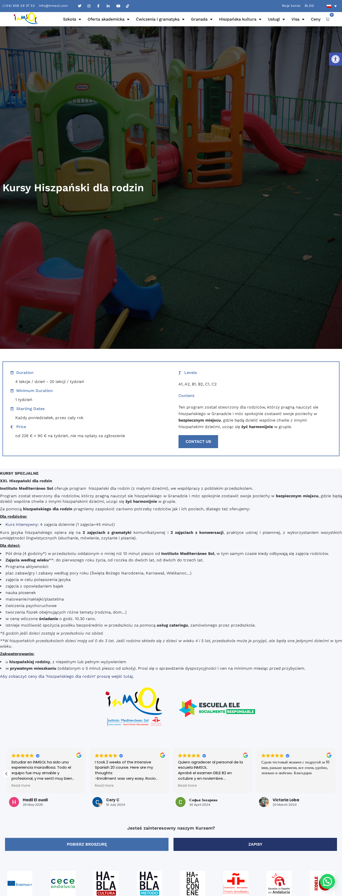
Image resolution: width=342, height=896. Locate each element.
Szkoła (69, 19)
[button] (335, 59)
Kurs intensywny (22, 524)
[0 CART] (327, 19)
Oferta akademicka (106, 19)
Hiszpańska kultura (237, 19)
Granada (199, 19)
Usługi (274, 19)
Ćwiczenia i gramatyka (158, 19)
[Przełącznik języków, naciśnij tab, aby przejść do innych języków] (331, 6)
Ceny (315, 19)
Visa (295, 19)
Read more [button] (13, 785)
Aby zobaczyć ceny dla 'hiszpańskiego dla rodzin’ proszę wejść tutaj (66, 676)
